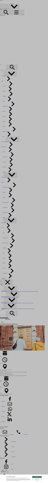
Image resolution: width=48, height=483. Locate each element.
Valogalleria (4, 217)
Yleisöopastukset (9, 291)
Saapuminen (6, 291)
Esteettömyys (4, 121)
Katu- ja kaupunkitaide (5, 207)
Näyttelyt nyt (4, 151)
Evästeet (2, 470)
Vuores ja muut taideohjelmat (6, 202)
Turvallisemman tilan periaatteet (6, 131)
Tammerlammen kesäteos (5, 212)
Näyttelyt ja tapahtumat (3, 141)
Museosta (2, 222)
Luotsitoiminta (4, 116)
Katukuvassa (2, 302)
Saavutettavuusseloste (3, 471)
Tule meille (2, 290)
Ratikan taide (4, 197)
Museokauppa (4, 111)
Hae (0, 14)
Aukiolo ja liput (3, 291)
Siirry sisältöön (1, 0)
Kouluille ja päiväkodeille (15, 291)
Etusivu (2, 70)
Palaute (3, 136)
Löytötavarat (4, 126)
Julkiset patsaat (4, 192)
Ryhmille (12, 291)
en (1, 9)
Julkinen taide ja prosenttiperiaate (6, 187)
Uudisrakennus (2, 278)
